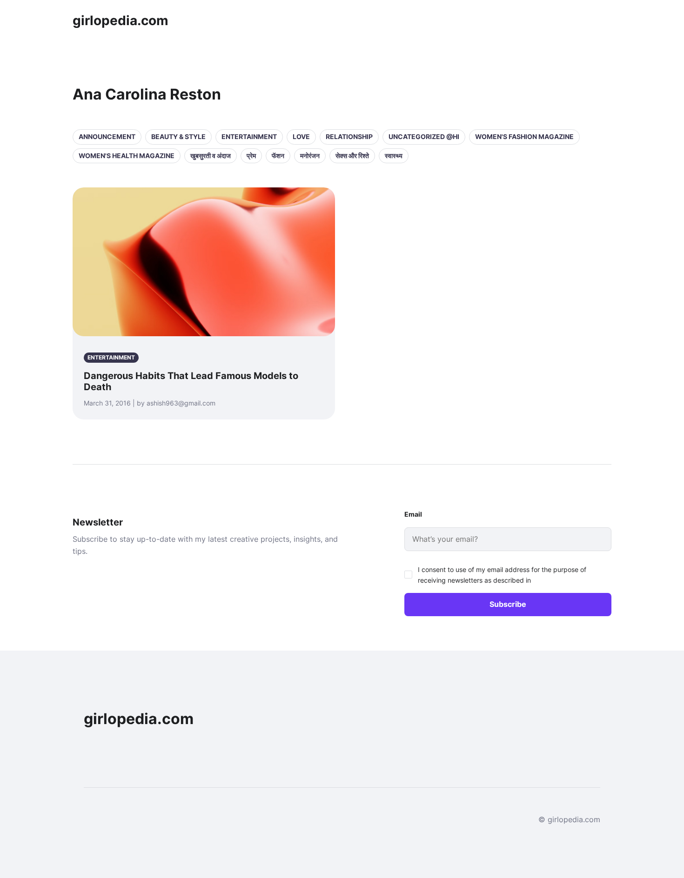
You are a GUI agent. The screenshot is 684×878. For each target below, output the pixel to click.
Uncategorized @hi (424, 136)
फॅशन (278, 156)
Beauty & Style (178, 136)
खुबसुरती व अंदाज (210, 156)
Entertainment (249, 136)
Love (301, 136)
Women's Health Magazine (126, 156)
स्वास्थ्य (393, 156)
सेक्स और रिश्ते (352, 156)
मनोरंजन (310, 156)
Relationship (349, 136)
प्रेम (251, 156)
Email (413, 514)
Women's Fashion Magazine (524, 136)
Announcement (107, 136)
